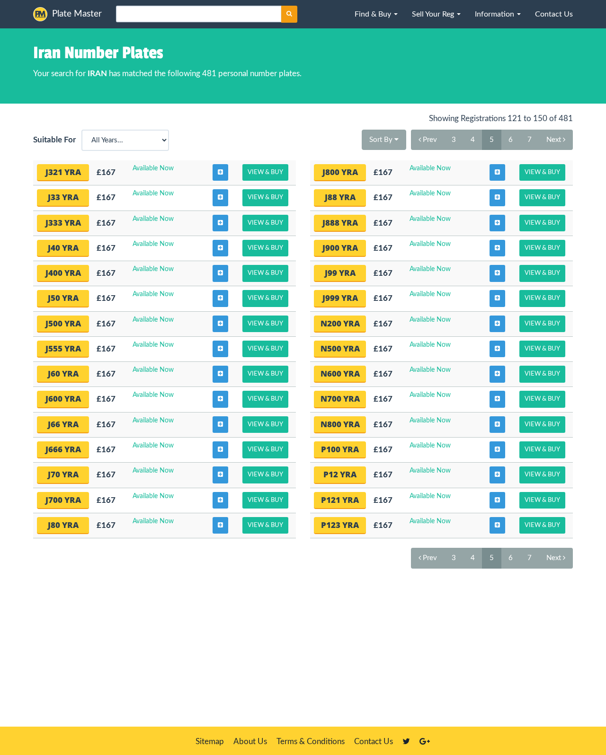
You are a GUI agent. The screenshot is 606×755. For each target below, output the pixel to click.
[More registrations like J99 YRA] (497, 273)
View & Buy (265, 172)
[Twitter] (406, 741)
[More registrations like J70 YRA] (220, 474)
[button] (376, 14)
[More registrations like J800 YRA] (497, 172)
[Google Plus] (424, 741)
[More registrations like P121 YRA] (497, 500)
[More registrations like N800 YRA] (497, 424)
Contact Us (373, 741)
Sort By (381, 139)
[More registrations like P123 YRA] (497, 525)
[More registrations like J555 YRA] (220, 349)
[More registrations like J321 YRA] (220, 172)
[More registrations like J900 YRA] (497, 248)
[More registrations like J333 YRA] (220, 223)
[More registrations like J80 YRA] (220, 525)
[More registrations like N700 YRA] (497, 399)
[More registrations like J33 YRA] (220, 197)
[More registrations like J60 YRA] (220, 374)
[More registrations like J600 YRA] (220, 399)
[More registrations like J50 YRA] (220, 298)
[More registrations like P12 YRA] (497, 474)
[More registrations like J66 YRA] (220, 424)
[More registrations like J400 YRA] (220, 273)
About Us (250, 741)
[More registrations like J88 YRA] (497, 197)
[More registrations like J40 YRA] (220, 248)
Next (554, 139)
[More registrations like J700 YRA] (220, 500)
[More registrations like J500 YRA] (220, 324)
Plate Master (77, 13)
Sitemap (210, 741)
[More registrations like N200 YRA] (497, 324)
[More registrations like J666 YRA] (220, 449)
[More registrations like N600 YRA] (497, 374)
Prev (429, 139)
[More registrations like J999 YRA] (497, 298)
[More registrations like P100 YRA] (497, 449)
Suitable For (56, 140)
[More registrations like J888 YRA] (497, 223)
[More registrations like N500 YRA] (497, 349)
